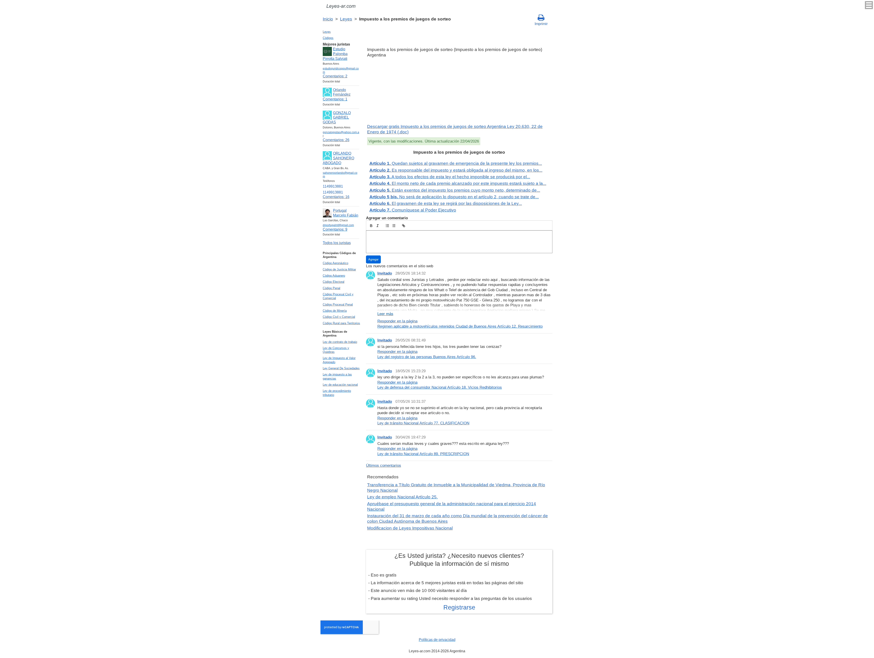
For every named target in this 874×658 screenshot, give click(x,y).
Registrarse (459, 607)
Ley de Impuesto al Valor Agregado (339, 360)
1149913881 (333, 186)
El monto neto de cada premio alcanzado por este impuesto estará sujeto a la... (457, 183)
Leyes (346, 19)
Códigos (328, 38)
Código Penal (331, 288)
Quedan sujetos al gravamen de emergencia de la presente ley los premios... (455, 163)
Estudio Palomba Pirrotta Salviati (335, 54)
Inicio (328, 19)
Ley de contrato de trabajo (340, 342)
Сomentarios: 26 (336, 140)
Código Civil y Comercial (339, 317)
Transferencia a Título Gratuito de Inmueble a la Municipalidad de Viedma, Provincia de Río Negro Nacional (456, 487)
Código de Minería (335, 310)
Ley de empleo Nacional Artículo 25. (402, 497)
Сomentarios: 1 (335, 99)
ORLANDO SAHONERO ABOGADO (338, 158)
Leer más (385, 313)
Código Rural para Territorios (341, 323)
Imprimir (541, 24)
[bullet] (394, 225)
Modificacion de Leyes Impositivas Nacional (410, 528)
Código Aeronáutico (335, 263)
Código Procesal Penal (338, 304)
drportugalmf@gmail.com (338, 225)
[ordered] (387, 225)
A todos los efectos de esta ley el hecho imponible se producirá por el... (449, 176)
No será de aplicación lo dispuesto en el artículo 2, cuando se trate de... (454, 196)
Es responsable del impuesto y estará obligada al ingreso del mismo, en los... (455, 170)
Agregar (373, 259)
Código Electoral (333, 281)
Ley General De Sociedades (341, 368)
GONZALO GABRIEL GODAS (337, 117)
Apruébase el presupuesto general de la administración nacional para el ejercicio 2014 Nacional (451, 506)
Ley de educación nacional (340, 384)
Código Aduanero (334, 275)
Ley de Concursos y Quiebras (336, 350)
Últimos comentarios (383, 465)
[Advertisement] (459, 91)
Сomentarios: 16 (336, 197)
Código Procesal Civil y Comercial (338, 296)
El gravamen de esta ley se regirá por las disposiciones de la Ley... (445, 203)
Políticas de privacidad (437, 640)
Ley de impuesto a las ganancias (337, 376)
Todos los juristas (337, 243)
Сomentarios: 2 (335, 76)
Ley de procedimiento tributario (337, 392)
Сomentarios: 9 (335, 229)
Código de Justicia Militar (339, 269)
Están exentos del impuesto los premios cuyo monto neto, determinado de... (454, 190)
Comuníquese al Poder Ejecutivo (412, 210)
